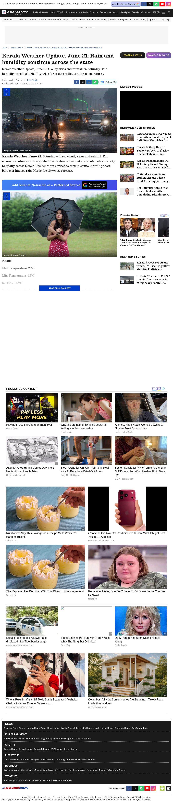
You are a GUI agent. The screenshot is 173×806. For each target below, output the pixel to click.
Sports (94, 12)
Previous (163, 19)
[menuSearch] (169, 12)
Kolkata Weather (22, 780)
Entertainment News (14, 738)
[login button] (159, 12)
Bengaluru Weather (62, 780)
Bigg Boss (46, 738)
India (53, 12)
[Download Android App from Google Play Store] (162, 788)
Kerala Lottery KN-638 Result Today (88, 19)
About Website (29, 797)
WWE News (56, 749)
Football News (41, 749)
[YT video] (162, 4)
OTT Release (32, 738)
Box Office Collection (80, 738)
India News (53, 728)
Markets (83, 12)
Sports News (10, 749)
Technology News (96, 770)
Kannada (32, 3)
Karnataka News (84, 728)
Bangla (76, 3)
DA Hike (59, 770)
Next (168, 19)
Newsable (21, 3)
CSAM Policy (73, 797)
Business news (11, 770)
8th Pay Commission (75, 770)
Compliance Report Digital (127, 797)
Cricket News (25, 749)
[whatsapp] (156, 4)
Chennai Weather (42, 780)
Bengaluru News (140, 728)
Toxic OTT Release (27, 19)
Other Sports (70, 749)
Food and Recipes (30, 759)
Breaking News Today (14, 728)
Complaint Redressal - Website (97, 797)
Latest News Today (36, 728)
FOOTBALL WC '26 (132, 55)
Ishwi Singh (31, 80)
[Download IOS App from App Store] (168, 788)
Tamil (68, 3)
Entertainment (108, 12)
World (60, 12)
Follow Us (111, 82)
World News (67, 728)
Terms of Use (45, 797)
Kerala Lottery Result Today (53, 19)
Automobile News (116, 770)
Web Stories (88, 759)
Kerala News (100, 728)
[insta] (168, 4)
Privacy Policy (59, 797)
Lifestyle (124, 12)
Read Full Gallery (59, 288)
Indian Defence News (119, 728)
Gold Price (48, 770)
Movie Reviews (60, 738)
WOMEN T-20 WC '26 (158, 55)
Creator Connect (141, 12)
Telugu (60, 3)
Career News (73, 759)
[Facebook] (144, 4)
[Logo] (16, 13)
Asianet (15, 788)
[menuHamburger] (163, 12)
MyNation (102, 3)
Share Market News (31, 770)
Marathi (92, 3)
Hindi (83, 3)
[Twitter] (150, 4)
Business (71, 12)
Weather (8, 780)
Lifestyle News (11, 759)
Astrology (60, 759)
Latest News (40, 12)
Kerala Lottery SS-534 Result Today (128, 19)
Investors (146, 797)
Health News (47, 759)
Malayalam (9, 3)
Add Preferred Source (123, 4)
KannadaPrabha (47, 3)
